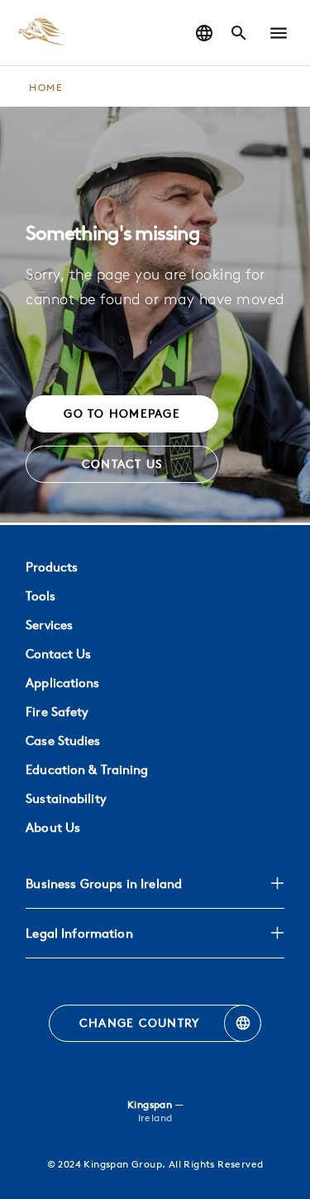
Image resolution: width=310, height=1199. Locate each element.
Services (49, 625)
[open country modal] (204, 33)
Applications (62, 682)
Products (52, 567)
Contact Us (58, 654)
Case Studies (63, 740)
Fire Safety (57, 711)
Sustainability (66, 798)
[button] (278, 33)
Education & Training (87, 769)
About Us (53, 827)
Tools (40, 596)
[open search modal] (239, 33)
